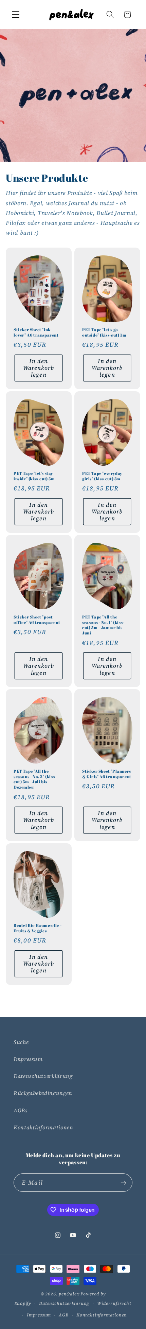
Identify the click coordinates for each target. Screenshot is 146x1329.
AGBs (21, 1110)
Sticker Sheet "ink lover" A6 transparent (36, 332)
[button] (15, 14)
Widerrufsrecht (114, 1303)
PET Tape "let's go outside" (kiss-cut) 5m (104, 332)
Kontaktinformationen (43, 1127)
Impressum (28, 1059)
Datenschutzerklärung (43, 1076)
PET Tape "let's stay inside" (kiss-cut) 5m (34, 476)
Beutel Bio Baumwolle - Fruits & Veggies (37, 928)
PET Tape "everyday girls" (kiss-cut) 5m (102, 476)
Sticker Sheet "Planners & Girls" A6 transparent (106, 774)
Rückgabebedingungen (43, 1093)
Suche (21, 1042)
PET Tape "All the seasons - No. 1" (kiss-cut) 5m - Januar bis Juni (103, 624)
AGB (63, 1315)
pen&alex (69, 1294)
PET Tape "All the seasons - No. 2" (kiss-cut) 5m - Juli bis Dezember (35, 779)
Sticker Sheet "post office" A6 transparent (37, 619)
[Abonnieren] (123, 1182)
